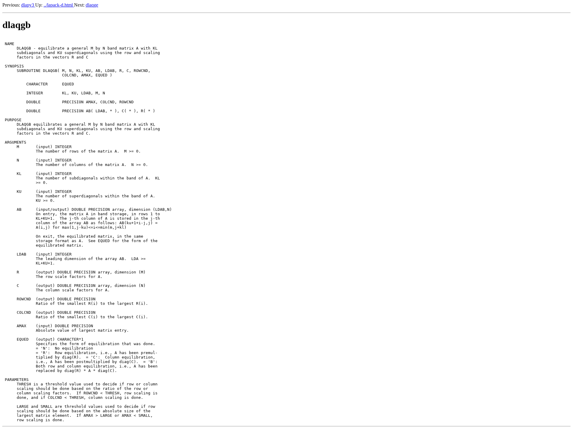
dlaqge (92, 4)
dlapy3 (28, 4)
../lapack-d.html (59, 4)
